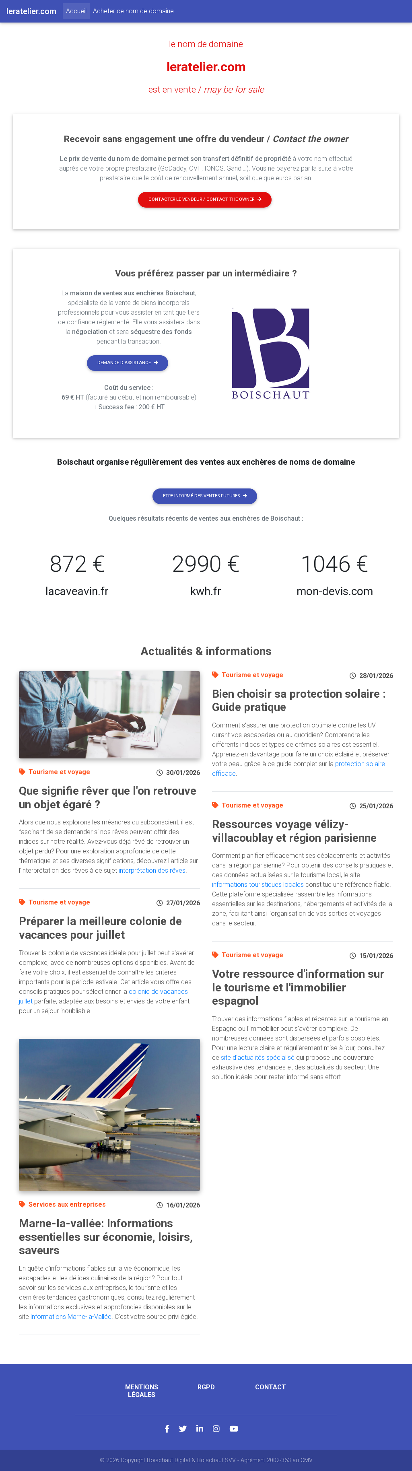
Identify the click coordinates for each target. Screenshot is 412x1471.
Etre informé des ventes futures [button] (201, 496)
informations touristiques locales (258, 884)
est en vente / (206, 89)
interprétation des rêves (152, 870)
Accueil (78, 11)
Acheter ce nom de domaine (133, 11)
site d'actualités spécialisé (258, 1057)
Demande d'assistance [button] (124, 362)
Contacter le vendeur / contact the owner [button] (201, 199)
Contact (270, 1387)
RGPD (206, 1387)
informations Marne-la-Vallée (71, 1317)
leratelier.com (206, 66)
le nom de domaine (206, 44)
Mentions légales (141, 1391)
